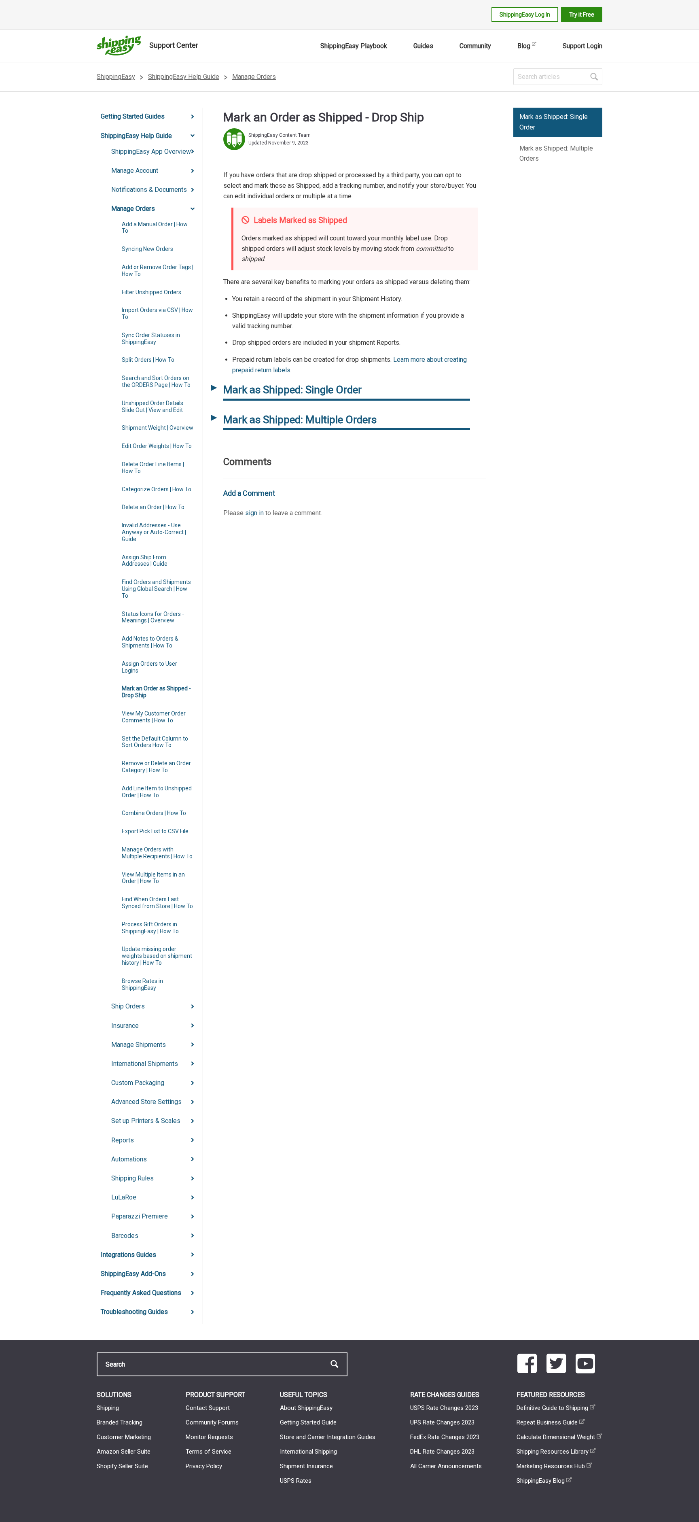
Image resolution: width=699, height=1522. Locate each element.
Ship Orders (128, 1006)
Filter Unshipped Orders (151, 292)
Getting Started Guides (133, 116)
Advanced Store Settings (146, 1102)
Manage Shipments (138, 1045)
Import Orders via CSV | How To (157, 313)
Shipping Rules (132, 1178)
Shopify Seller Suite (122, 1466)
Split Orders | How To (148, 360)
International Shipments (144, 1064)
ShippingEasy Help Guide (183, 77)
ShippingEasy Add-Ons (133, 1274)
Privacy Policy (204, 1466)
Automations (129, 1159)
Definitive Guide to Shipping (552, 1408)
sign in (254, 513)
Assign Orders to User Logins (149, 667)
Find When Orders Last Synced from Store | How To (157, 902)
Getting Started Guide (308, 1422)
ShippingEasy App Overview (151, 151)
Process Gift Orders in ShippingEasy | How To (150, 927)
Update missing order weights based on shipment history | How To (157, 956)
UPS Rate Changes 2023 (442, 1422)
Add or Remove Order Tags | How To (157, 270)
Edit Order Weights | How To (157, 446)
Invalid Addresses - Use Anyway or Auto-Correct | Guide (154, 532)
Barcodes (124, 1236)
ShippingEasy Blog (541, 1480)
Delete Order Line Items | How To (153, 467)
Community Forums (212, 1422)
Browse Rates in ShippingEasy (142, 984)
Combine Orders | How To (154, 813)
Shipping (108, 1408)
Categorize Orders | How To (156, 489)
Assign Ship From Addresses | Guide (144, 560)
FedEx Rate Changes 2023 (444, 1437)
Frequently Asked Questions (141, 1293)
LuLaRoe (123, 1197)
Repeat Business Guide (547, 1422)
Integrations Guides (128, 1255)
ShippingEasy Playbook (353, 46)
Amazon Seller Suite (123, 1451)
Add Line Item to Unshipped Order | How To (157, 791)
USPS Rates (295, 1480)
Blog (523, 46)
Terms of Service (208, 1451)
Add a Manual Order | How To (155, 227)
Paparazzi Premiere (139, 1216)
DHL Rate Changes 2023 (442, 1451)
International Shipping (308, 1451)
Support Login (582, 46)
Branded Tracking (119, 1422)
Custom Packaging (137, 1083)
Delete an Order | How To (153, 507)
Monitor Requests (209, 1437)
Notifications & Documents (149, 189)
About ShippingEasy (306, 1408)
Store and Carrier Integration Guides (327, 1437)
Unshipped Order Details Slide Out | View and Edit (152, 406)
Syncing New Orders (147, 249)
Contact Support (208, 1408)
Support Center (173, 45)
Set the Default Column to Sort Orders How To (155, 742)
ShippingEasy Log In (525, 14)
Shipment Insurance (306, 1466)
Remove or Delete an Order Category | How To (156, 766)
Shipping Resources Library (553, 1451)
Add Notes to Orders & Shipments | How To (150, 642)
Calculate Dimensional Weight (556, 1437)
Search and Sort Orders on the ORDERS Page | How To (156, 381)
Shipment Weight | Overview (157, 428)
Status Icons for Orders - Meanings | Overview (153, 617)
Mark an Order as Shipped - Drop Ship (156, 691)
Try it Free (581, 14)
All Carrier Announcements (446, 1466)
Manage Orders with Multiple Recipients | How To (157, 853)
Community (475, 46)
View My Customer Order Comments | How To (154, 717)
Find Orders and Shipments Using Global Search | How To (156, 589)
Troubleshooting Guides (134, 1312)
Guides (423, 46)
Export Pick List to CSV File (155, 831)
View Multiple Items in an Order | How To (153, 878)
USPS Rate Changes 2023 (444, 1408)
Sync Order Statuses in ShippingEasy (151, 338)
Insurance (125, 1026)
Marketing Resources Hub (551, 1466)
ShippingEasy (116, 77)
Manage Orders (254, 77)
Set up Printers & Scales (145, 1121)
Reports (122, 1140)
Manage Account (134, 170)
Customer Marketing (124, 1437)
